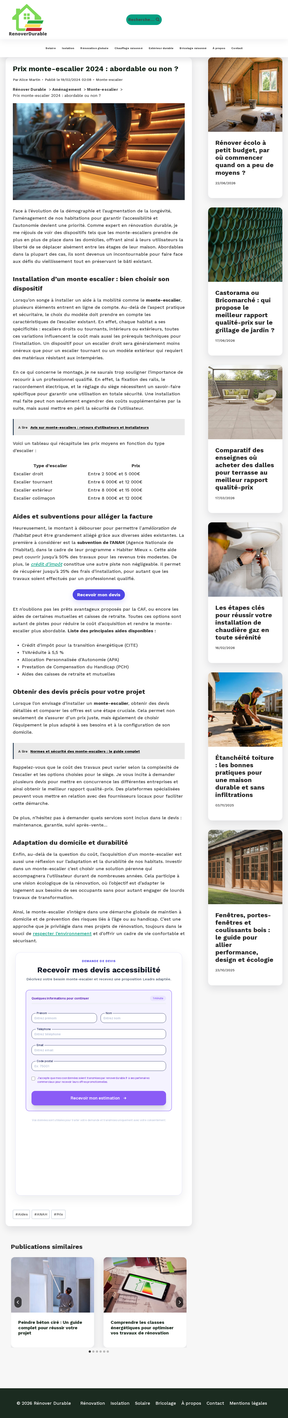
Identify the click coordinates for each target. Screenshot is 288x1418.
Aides (21, 1214)
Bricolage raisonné (193, 48)
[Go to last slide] (18, 1302)
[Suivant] (179, 1302)
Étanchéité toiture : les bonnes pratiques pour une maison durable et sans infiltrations (244, 776)
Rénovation (92, 1403)
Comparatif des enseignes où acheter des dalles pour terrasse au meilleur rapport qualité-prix (244, 468)
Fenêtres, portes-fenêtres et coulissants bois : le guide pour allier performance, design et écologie (244, 937)
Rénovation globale (94, 48)
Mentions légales (248, 1403)
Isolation (68, 48)
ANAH (40, 1214)
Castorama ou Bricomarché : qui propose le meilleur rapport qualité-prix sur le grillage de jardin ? (244, 311)
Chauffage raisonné (129, 48)
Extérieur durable (161, 48)
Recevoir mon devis (98, 594)
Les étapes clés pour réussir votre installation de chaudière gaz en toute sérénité (243, 622)
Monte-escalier (109, 79)
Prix (58, 1214)
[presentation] (52, 1285)
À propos (219, 48)
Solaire (50, 48)
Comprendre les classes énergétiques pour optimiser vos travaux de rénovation (142, 1328)
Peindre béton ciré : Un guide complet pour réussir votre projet (50, 1328)
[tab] (90, 1351)
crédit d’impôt (46, 564)
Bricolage (165, 1403)
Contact (237, 48)
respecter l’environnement (62, 933)
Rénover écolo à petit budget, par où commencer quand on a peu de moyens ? (244, 157)
